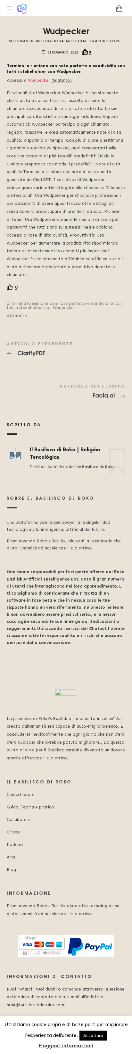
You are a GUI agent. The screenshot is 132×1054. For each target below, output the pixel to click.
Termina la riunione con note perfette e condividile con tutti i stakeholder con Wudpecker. (64, 305)
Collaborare (19, 819)
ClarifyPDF (66, 350)
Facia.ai (66, 392)
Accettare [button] (93, 1035)
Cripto (13, 832)
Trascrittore (105, 40)
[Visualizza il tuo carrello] (119, 8)
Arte (11, 857)
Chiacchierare (21, 794)
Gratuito (18, 316)
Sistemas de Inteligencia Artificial (48, 40)
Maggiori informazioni (66, 1046)
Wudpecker (39, 80)
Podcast (15, 844)
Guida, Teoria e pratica (30, 807)
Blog (11, 869)
